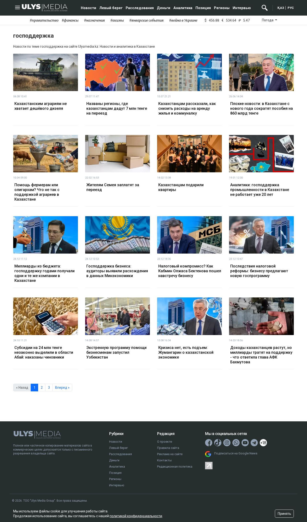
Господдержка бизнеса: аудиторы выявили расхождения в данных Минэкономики (117, 271)
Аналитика (182, 8)
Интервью (242, 8)
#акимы (117, 20)
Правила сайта (168, 448)
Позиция (203, 8)
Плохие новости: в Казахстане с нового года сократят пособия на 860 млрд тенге (261, 108)
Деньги (163, 8)
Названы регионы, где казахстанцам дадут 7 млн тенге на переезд (116, 108)
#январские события (146, 20)
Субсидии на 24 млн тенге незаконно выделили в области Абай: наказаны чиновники (43, 352)
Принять (284, 514)
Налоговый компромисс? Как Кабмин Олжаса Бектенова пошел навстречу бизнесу (189, 271)
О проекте (164, 441)
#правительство (44, 20)
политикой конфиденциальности (136, 516)
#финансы (70, 20)
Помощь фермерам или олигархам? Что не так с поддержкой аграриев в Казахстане (36, 192)
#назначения (94, 20)
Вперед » (62, 387)
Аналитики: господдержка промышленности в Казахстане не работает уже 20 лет (259, 190)
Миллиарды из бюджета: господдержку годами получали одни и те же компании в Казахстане (44, 273)
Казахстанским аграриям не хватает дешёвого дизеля (40, 106)
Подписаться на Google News (235, 453)
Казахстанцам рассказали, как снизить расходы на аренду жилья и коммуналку (187, 108)
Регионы (222, 8)
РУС (291, 8)
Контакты (164, 460)
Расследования (140, 8)
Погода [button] (268, 20)
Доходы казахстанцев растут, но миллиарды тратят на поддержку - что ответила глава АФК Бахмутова (261, 354)
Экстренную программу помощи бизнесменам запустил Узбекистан (116, 352)
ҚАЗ (280, 8)
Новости (88, 8)
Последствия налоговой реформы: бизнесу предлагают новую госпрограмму (259, 271)
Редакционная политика (174, 466)
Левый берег (111, 8)
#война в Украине (183, 20)
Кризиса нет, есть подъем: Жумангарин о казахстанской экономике (185, 352)
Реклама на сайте (170, 454)
